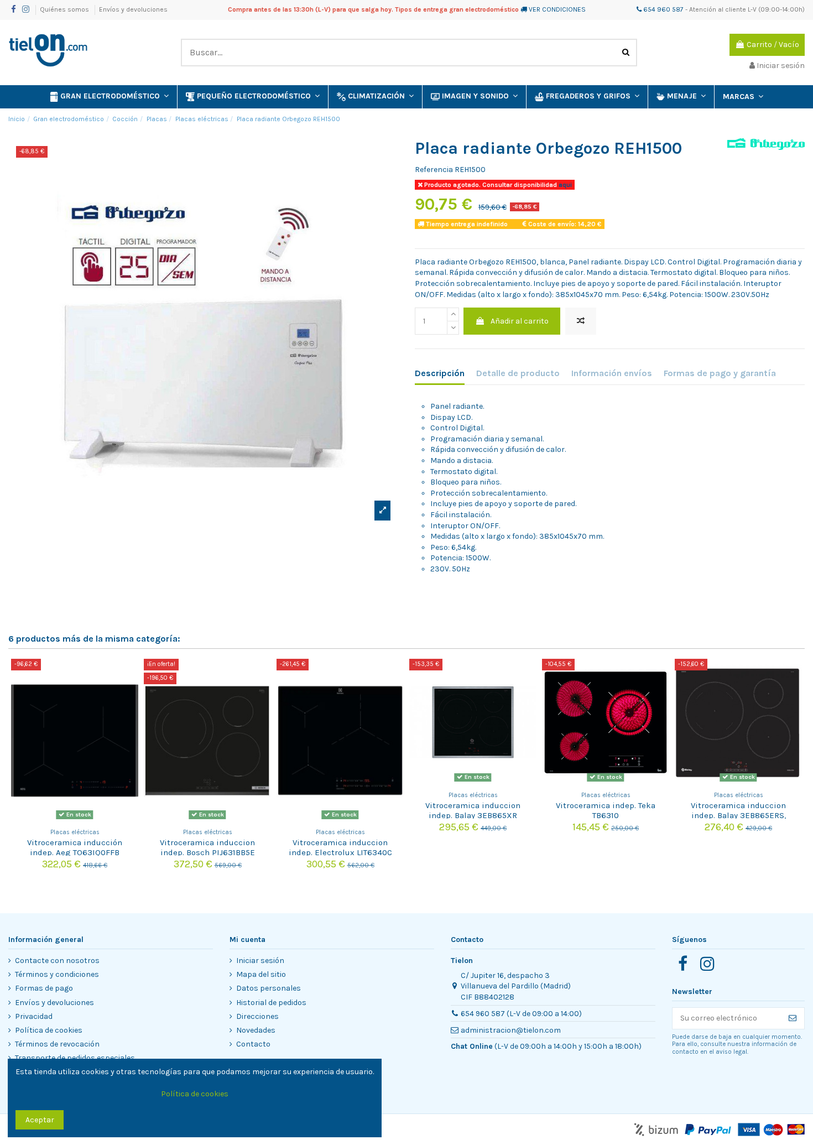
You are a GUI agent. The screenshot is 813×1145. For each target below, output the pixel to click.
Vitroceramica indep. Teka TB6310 (605, 810)
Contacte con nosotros (57, 960)
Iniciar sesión (260, 960)
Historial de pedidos (271, 1002)
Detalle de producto (518, 373)
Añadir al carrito (520, 321)
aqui (564, 185)
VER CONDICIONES (557, 9)
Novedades (255, 1030)
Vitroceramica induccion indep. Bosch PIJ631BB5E (207, 847)
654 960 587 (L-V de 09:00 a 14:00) (521, 1013)
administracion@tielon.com (511, 1030)
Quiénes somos (65, 9)
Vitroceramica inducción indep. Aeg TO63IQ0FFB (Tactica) (74, 852)
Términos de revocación (57, 1044)
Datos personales (268, 988)
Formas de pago (44, 988)
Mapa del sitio (261, 974)
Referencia (434, 169)
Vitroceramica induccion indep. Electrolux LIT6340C (340, 847)
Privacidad (34, 1016)
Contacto (253, 1044)
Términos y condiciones (57, 974)
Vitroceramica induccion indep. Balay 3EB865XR (472, 810)
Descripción (440, 373)
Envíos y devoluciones (133, 9)
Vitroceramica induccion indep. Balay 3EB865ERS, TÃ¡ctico (738, 815)
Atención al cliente (717, 9)
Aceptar (39, 1120)
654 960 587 (663, 9)
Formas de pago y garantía (720, 373)
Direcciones (257, 1016)
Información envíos (611, 373)
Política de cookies (48, 1030)
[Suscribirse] (792, 1018)
